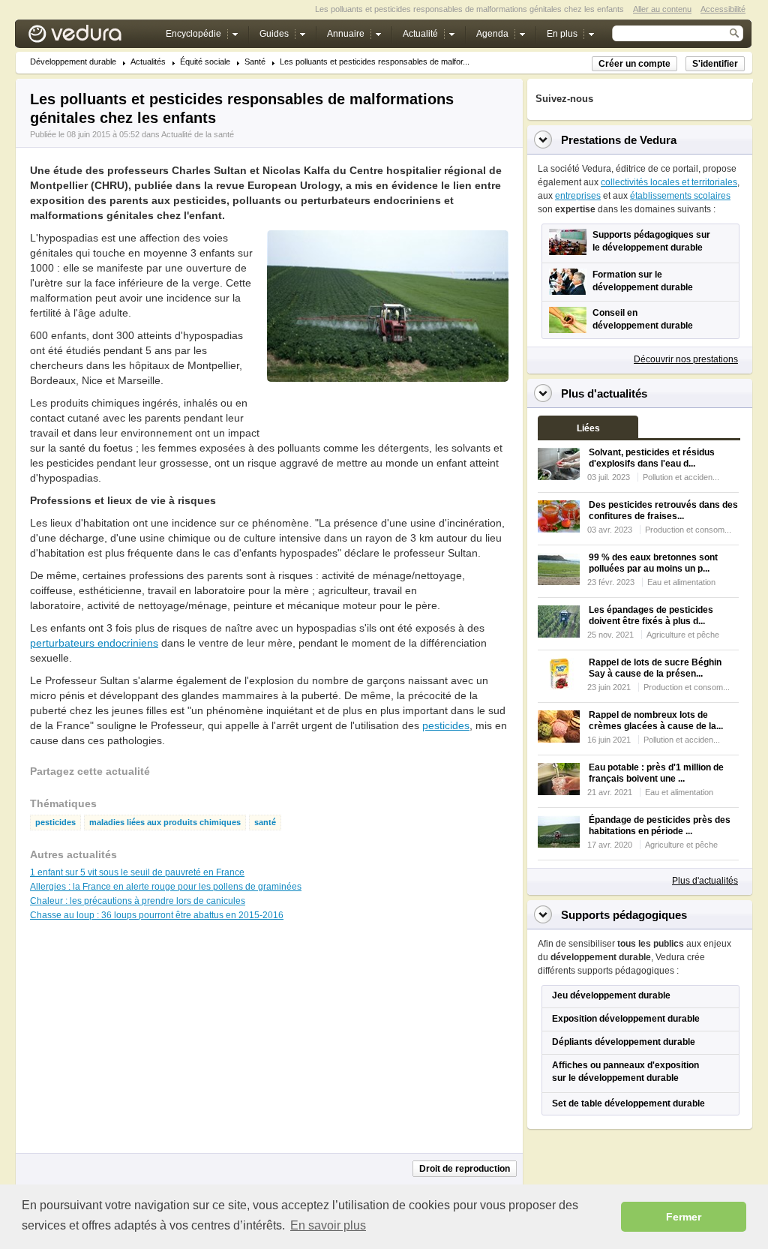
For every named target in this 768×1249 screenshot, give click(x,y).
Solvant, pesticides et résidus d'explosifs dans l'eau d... (652, 458)
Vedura (92, 37)
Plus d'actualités (705, 880)
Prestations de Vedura (618, 140)
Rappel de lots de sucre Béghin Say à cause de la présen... (655, 668)
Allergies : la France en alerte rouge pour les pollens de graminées (166, 886)
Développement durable (73, 62)
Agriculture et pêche (682, 634)
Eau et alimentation (681, 582)
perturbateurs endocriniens (94, 643)
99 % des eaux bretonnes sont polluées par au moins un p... (653, 563)
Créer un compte (634, 64)
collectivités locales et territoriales (669, 182)
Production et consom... (688, 529)
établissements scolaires (680, 196)
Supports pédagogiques (624, 914)
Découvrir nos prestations (686, 359)
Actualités (148, 62)
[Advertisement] (387, 415)
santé (265, 822)
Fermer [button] (683, 1217)
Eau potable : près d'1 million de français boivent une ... (656, 773)
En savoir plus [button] (328, 1225)
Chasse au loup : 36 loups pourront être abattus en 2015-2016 (157, 915)
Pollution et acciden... (681, 477)
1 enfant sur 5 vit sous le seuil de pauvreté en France (137, 872)
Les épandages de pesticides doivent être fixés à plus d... (651, 615)
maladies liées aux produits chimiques (165, 822)
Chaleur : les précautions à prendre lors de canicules (137, 901)
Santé (255, 62)
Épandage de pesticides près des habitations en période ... (659, 825)
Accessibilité (723, 9)
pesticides (446, 725)
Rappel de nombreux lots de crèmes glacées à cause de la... (656, 720)
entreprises (578, 196)
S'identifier (715, 64)
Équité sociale (205, 62)
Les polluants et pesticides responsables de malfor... (375, 62)
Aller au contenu (662, 9)
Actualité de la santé (197, 134)
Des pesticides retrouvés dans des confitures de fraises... (663, 510)
